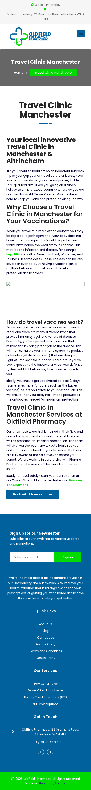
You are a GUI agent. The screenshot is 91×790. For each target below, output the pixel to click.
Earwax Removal (46, 683)
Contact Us (45, 637)
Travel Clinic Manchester (53, 72)
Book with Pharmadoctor (32, 494)
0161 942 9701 (51, 742)
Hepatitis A (14, 254)
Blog (46, 631)
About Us (45, 624)
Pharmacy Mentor (52, 783)
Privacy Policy (45, 644)
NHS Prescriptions (45, 704)
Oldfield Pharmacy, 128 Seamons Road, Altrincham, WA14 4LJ (45, 16)
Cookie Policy (45, 658)
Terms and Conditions (45, 651)
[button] (81, 33)
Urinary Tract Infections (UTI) (45, 697)
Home (18, 72)
